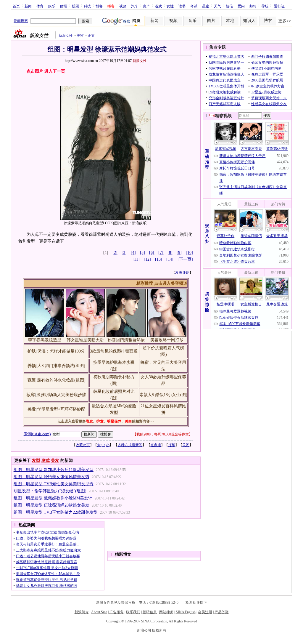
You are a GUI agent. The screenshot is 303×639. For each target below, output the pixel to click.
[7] (160, 252)
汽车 (134, 6)
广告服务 (116, 612)
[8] (170, 252)
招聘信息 (150, 612)
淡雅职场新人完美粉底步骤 (61, 395)
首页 (16, 6)
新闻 (28, 6)
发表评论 (182, 272)
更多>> (284, 21)
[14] (169, 259)
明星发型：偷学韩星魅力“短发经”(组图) (50, 491)
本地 (230, 20)
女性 (170, 6)
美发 (55, 460)
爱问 (241, 6)
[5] (142, 252)
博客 (99, 6)
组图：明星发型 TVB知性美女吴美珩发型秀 (54, 484)
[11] (136, 259)
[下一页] (185, 259)
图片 (211, 20)
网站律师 (166, 612)
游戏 (158, 6)
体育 (39, 6)
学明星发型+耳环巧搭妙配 (61, 409)
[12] (147, 259)
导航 (264, 6)
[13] (158, 259)
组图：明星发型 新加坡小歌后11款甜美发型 (54, 469)
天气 (217, 6)
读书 (182, 6)
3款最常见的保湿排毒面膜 (114, 351)
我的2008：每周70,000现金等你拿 (162, 434)
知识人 (249, 20)
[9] (179, 252)
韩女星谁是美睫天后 (85, 340)
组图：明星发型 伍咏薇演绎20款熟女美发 (51, 505)
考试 (193, 6)
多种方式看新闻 (129, 445)
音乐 (192, 20)
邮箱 (253, 6)
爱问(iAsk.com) (37, 434)
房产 (146, 6)
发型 (36, 460)
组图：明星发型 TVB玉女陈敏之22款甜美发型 (56, 512)
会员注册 (205, 612)
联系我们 (133, 612)
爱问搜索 (21, 21)
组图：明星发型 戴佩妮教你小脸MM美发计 (53, 498)
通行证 (279, 6)
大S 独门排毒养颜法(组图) (61, 365)
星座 (205, 6)
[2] (114, 252)
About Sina (99, 612)
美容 (80, 35)
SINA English (186, 612)
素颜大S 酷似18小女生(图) (163, 395)
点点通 (155, 445)
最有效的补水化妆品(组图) (61, 380)
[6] (151, 252)
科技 (87, 6)
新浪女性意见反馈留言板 (115, 602)
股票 (75, 6)
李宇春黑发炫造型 (44, 340)
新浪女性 (66, 35)
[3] (124, 252)
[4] (133, 252)
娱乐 (51, 6)
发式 (45, 460)
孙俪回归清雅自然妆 (126, 340)
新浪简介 (82, 612)
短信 (229, 6)
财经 (63, 6)
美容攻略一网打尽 (166, 340)
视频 (122, 6)
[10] (189, 252)
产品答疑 (222, 612)
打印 (171, 445)
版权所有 (159, 630)
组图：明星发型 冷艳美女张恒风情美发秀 (51, 477)
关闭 (185, 445)
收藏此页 (83, 445)
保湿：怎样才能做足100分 (61, 351)
